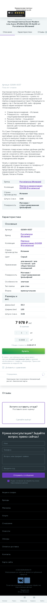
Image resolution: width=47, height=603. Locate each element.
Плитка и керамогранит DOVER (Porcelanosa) (31, 187)
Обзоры (5, 539)
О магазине (7, 523)
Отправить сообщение (23, 475)
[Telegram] (27, 580)
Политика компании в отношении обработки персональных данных (23, 586)
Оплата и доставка (10, 546)
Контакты (6, 554)
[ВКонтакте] (21, 580)
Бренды (5, 500)
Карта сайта (7, 562)
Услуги (5, 515)
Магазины (6, 508)
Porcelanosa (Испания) (30, 182)
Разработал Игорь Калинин (23, 591)
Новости (6, 531)
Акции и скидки (9, 492)
